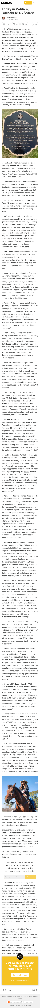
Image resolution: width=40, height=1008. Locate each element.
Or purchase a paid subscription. (20, 980)
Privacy (25, 996)
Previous (8, 990)
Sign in (35, 3)
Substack (11, 1006)
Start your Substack (16, 1002)
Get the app (28, 1002)
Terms (30, 996)
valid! (26, 472)
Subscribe (28, 3)
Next (33, 990)
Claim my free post (20, 975)
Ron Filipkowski (12, 17)
